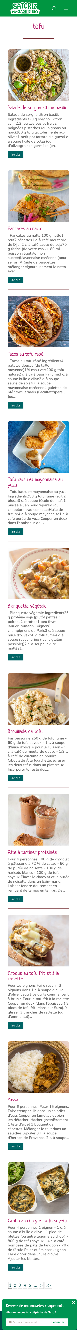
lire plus (15, 154)
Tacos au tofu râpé (26, 354)
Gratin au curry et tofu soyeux (37, 1220)
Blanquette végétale (27, 606)
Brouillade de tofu (25, 731)
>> (48, 1285)
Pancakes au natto (25, 228)
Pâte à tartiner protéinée (32, 852)
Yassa (13, 1099)
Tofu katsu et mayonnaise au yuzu (35, 482)
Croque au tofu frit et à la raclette (33, 976)
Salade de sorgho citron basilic (37, 107)
